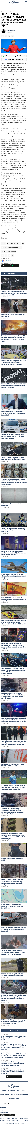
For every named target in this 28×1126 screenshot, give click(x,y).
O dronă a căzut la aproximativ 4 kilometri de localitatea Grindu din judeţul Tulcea (12, 906)
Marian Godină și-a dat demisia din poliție (12, 859)
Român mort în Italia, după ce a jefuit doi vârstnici (13, 315)
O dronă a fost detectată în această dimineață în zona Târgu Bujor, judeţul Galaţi (13, 576)
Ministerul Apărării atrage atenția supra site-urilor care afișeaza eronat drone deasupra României (13, 385)
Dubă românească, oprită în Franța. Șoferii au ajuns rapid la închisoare (12, 974)
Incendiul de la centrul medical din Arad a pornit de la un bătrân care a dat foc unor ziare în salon (13, 553)
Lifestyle (24, 1090)
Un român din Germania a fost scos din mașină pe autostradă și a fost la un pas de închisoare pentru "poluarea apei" (13, 742)
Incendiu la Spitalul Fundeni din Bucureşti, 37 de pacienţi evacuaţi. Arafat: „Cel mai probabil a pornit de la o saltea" (13, 646)
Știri (9, 10)
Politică (4, 1090)
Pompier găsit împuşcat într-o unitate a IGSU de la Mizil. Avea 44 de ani (13, 765)
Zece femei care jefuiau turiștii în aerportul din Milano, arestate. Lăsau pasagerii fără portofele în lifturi (13, 952)
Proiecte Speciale (14, 1098)
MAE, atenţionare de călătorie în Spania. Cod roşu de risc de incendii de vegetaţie (13, 599)
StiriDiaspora (4, 10)
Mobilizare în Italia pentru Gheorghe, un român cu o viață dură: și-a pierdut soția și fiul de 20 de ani (14, 1021)
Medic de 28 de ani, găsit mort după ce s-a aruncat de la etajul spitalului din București (13, 929)
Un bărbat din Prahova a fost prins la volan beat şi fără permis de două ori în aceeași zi (13, 529)
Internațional (11, 1090)
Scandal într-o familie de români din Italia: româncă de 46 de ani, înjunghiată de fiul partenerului (14, 293)
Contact (21, 1118)
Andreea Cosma (11, 30)
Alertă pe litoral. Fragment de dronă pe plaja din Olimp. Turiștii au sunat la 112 (13, 458)
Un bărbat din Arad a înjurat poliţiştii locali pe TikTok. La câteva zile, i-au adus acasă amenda (12, 436)
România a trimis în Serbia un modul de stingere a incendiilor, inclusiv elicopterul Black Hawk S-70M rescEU (13, 622)
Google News (7, 260)
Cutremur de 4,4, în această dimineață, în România (13, 504)
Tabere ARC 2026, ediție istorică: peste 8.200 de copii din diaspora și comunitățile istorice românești (13, 362)
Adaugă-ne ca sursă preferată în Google (15, 56)
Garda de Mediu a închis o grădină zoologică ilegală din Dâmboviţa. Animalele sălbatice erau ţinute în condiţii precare (12, 882)
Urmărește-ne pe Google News (15, 59)
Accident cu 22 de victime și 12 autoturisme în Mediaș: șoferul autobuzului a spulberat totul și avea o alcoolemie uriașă (13, 811)
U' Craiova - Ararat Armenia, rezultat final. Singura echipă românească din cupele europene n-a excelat (13, 787)
